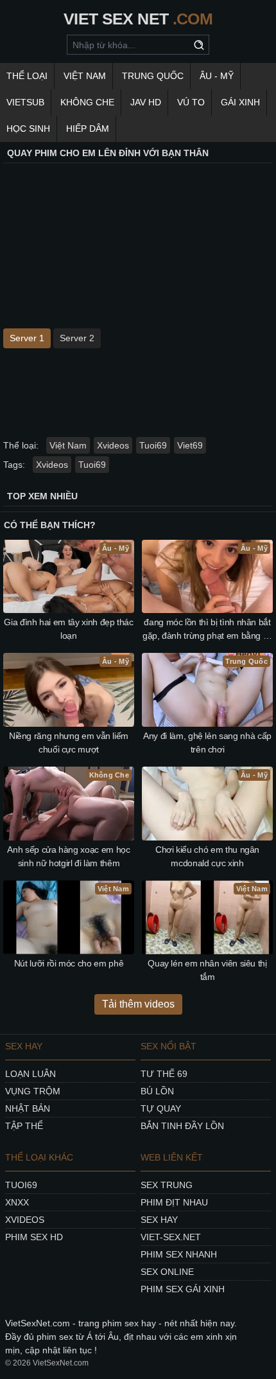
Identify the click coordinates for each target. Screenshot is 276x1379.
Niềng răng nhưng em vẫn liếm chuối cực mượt (68, 742)
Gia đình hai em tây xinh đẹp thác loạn (68, 629)
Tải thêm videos (138, 1004)
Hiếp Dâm (87, 128)
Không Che (87, 102)
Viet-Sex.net (171, 1237)
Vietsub (25, 102)
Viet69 (190, 445)
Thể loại (26, 76)
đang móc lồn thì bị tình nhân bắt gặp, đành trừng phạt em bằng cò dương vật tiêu (207, 630)
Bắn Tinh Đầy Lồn (182, 1126)
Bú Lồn (157, 1091)
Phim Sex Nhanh (179, 1254)
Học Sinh (28, 128)
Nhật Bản (27, 1108)
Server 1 (27, 338)
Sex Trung (167, 1185)
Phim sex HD (34, 1237)
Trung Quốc (153, 76)
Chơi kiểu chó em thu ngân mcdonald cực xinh (207, 856)
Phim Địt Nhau (174, 1202)
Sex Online (167, 1272)
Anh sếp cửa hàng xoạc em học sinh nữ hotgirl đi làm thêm (68, 856)
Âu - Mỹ (217, 76)
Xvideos (113, 445)
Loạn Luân (30, 1074)
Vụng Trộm (32, 1091)
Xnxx (17, 1202)
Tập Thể (24, 1126)
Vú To (191, 102)
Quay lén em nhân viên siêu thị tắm (207, 970)
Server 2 (77, 338)
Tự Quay (161, 1108)
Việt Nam (85, 76)
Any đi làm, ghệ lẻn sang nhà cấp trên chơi (207, 742)
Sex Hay (159, 1219)
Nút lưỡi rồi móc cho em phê (69, 963)
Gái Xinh (240, 102)
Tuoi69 (153, 445)
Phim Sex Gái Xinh (183, 1289)
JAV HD (145, 102)
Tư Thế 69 (164, 1074)
